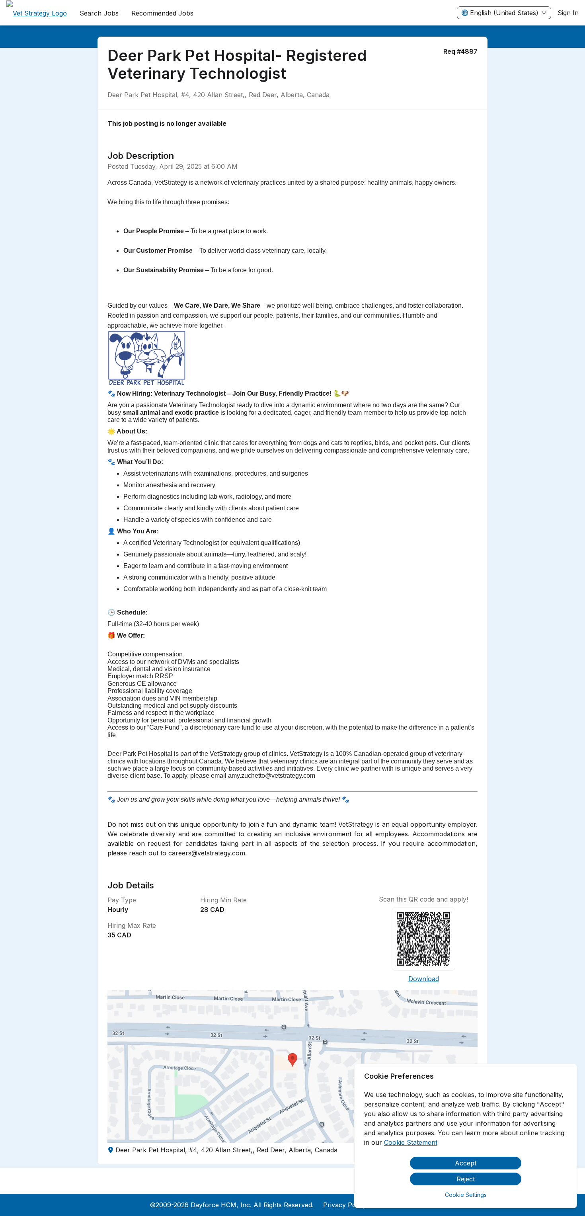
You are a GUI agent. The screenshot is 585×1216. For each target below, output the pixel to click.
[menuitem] (36, 13)
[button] (292, 1066)
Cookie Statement (410, 1142)
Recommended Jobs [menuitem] (162, 13)
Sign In (568, 13)
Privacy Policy (344, 1205)
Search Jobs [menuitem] (99, 13)
